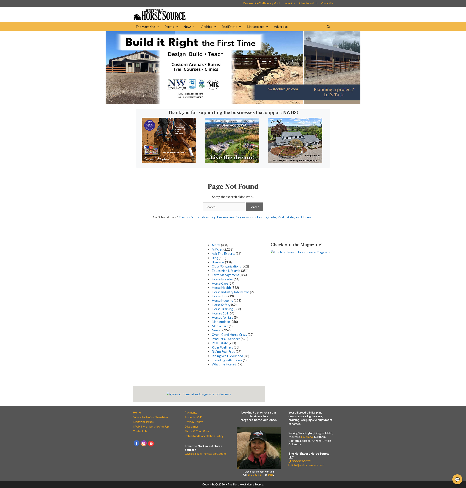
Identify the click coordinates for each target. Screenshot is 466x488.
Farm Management (225, 275)
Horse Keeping (222, 300)
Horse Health (221, 288)
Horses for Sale (222, 317)
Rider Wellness (222, 347)
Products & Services (226, 339)
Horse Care (220, 283)
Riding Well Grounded (227, 356)
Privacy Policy (194, 421)
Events (169, 27)
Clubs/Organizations (226, 266)
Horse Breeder (222, 279)
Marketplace (255, 27)
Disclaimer (191, 426)
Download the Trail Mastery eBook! (262, 3)
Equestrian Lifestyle (226, 271)
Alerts (216, 245)
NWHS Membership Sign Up (151, 426)
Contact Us (327, 3)
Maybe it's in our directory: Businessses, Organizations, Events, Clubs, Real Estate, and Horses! (245, 217)
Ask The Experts (223, 253)
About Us (290, 3)
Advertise (281, 27)
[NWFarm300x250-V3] (169, 162)
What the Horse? (224, 364)
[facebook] (136, 443)
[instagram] (144, 443)
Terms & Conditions (197, 431)
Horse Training (222, 309)
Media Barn (220, 326)
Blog (215, 258)
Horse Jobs (220, 296)
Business (218, 262)
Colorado (307, 436)
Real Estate (229, 27)
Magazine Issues (143, 421)
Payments (191, 412)
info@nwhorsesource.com (308, 465)
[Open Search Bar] (328, 26)
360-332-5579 (256, 474)
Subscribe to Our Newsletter (151, 417)
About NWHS (193, 417)
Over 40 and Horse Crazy (229, 334)
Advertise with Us (308, 3)
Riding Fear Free (223, 351)
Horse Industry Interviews (230, 292)
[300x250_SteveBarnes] (295, 162)
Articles (206, 27)
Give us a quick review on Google (205, 453)
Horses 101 (220, 313)
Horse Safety (221, 305)
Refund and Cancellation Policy (204, 436)
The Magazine (145, 27)
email (270, 474)
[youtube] (151, 443)
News (187, 27)
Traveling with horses (227, 360)
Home (137, 412)
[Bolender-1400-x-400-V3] (233, 103)
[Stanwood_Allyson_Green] (232, 162)
